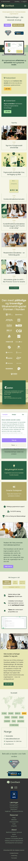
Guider (14, 824)
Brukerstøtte (9, 736)
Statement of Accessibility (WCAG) (14, 838)
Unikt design (15, 582)
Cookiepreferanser (14, 853)
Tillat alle (14, 440)
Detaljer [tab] (14, 414)
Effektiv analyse (22, 582)
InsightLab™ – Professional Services (14, 811)
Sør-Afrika (21, 721)
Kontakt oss (14, 836)
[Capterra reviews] (19, 33)
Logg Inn (24, 1)
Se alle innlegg (14, 287)
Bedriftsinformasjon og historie (14, 832)
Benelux (17, 713)
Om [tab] (23, 414)
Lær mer (7, 89)
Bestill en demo (18, 25)
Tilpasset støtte (14, 587)
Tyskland (14, 717)
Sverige (7, 717)
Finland (11, 713)
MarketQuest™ (14, 809)
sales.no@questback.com (13, 738)
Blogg (14, 817)
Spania (21, 717)
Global (4, 713)
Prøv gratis (8, 566)
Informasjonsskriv (14, 821)
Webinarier (14, 819)
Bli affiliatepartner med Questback (14, 842)
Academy (17, 1)
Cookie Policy (14, 855)
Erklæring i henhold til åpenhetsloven (14, 840)
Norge (24, 713)
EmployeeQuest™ (14, 805)
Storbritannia (14, 725)
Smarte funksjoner (7, 582)
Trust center (14, 858)
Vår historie (8, 684)
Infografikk (14, 826)
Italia (13, 721)
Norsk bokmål (6, 1)
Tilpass (13, 445)
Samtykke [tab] (5, 414)
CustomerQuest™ (14, 807)
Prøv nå (7, 25)
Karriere (14, 834)
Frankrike (7, 721)
